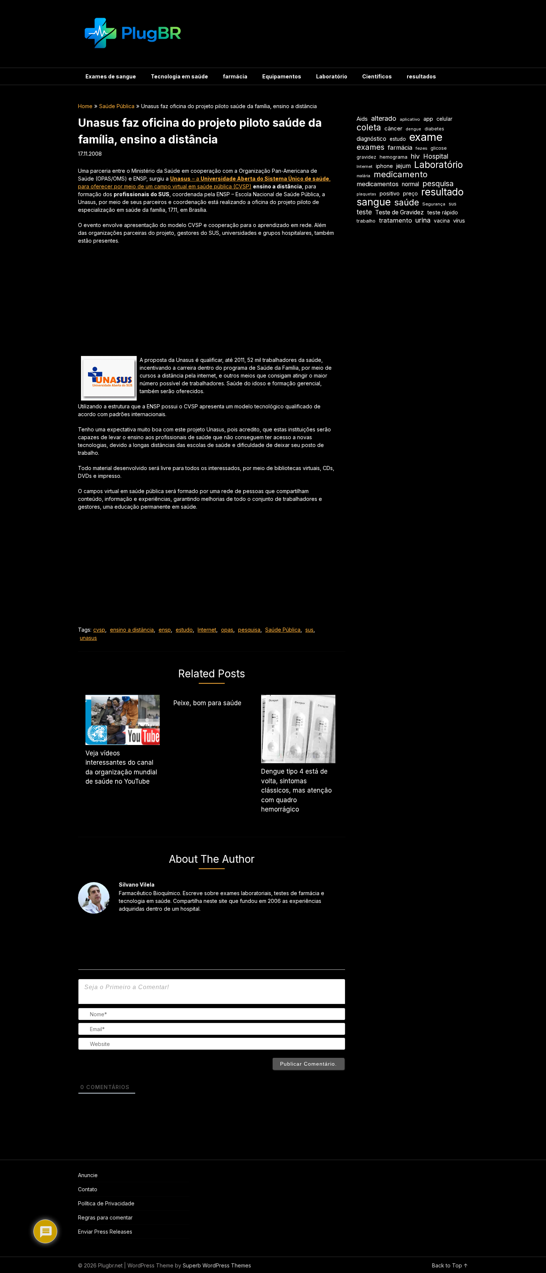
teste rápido (442, 212)
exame (425, 137)
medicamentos (378, 184)
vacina (442, 221)
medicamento (401, 174)
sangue (374, 202)
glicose (438, 148)
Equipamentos (281, 76)
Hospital (435, 156)
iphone (384, 166)
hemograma (393, 157)
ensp (165, 629)
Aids (362, 119)
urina (422, 220)
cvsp (99, 629)
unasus (88, 638)
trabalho (366, 221)
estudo (184, 629)
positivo (390, 193)
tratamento (395, 220)
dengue (413, 129)
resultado (442, 192)
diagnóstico (371, 138)
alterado (383, 118)
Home (85, 106)
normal (410, 184)
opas (227, 629)
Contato (87, 1189)
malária (363, 176)
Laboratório (331, 76)
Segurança (433, 204)
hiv (415, 156)
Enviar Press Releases (105, 1231)
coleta (369, 127)
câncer (393, 128)
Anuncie (88, 1175)
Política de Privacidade (106, 1203)
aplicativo (410, 119)
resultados (421, 76)
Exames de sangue (110, 76)
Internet (207, 629)
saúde (406, 202)
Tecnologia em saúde (179, 76)
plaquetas (366, 194)
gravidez (366, 157)
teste (364, 212)
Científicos (377, 76)
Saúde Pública (116, 106)
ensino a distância (132, 629)
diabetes (434, 129)
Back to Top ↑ (450, 1265)
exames (370, 147)
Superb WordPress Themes (217, 1265)
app (428, 119)
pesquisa (249, 629)
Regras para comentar (105, 1217)
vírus (459, 220)
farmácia (235, 76)
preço (410, 193)
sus (309, 629)
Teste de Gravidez (399, 212)
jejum (403, 165)
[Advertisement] (206, 304)
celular (444, 119)
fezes (421, 148)
